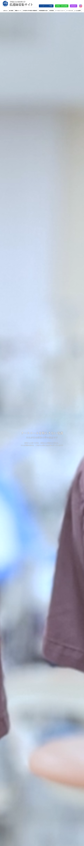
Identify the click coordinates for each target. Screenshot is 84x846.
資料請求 (73, 6)
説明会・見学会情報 (61, 6)
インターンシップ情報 (46, 6)
